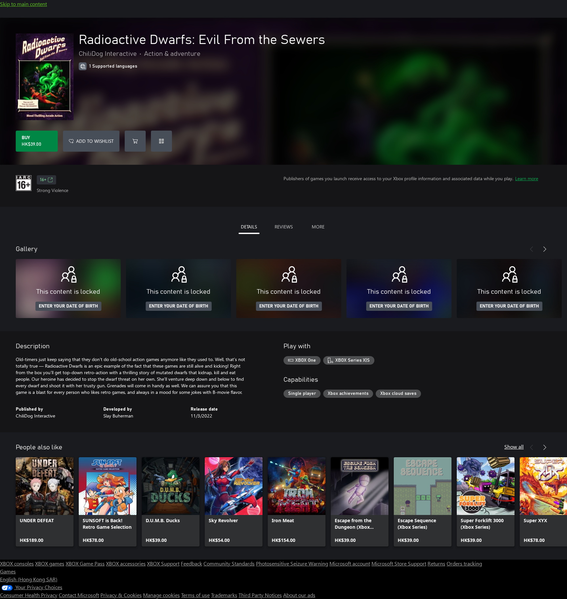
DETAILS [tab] (249, 227)
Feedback (191, 563)
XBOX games (49, 563)
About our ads (299, 594)
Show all (514, 446)
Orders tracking (464, 563)
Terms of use (195, 594)
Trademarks (224, 594)
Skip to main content (23, 3)
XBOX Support (163, 563)
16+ (43, 180)
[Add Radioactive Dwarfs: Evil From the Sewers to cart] (135, 141)
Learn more (526, 178)
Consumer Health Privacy (28, 594)
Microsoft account (349, 563)
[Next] (544, 249)
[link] (45, 501)
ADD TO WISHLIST (95, 141)
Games (8, 571)
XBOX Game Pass (85, 563)
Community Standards (229, 563)
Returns (436, 563)
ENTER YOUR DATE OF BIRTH (68, 306)
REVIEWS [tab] (284, 227)
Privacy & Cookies (121, 594)
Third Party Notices (260, 594)
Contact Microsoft (79, 594)
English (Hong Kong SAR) (28, 579)
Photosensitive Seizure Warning (292, 563)
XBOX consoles (17, 563)
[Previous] (531, 249)
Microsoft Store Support (398, 563)
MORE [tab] (318, 227)
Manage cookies (161, 594)
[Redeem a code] (161, 141)
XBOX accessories (126, 563)
